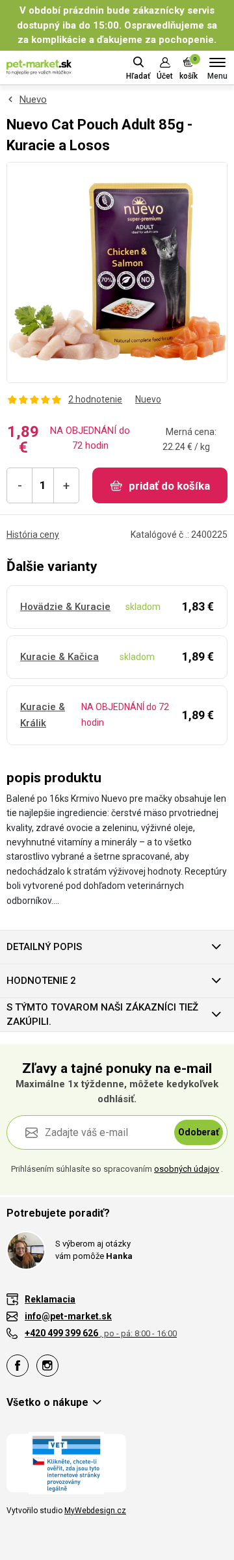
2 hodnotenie (95, 399)
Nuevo (33, 99)
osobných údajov (186, 1169)
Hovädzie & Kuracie (65, 607)
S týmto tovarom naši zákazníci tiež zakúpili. (102, 1014)
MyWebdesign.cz (95, 1510)
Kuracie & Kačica (59, 657)
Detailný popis (44, 947)
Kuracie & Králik (42, 715)
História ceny (32, 534)
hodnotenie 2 (41, 980)
